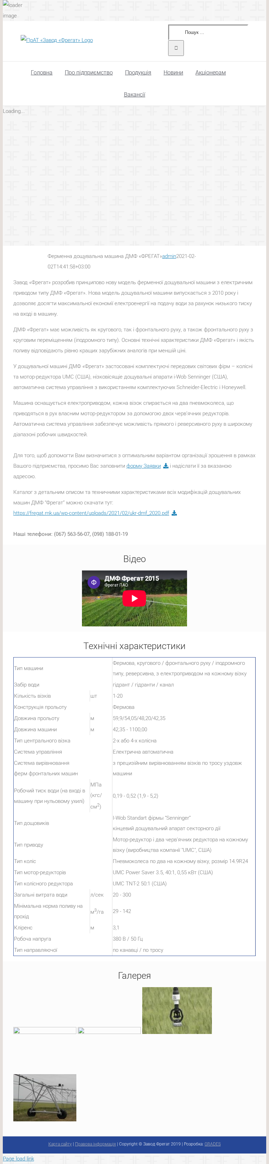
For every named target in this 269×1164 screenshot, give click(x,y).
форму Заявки (143, 466)
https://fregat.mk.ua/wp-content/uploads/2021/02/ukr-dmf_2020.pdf (91, 513)
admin (169, 256)
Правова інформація (95, 1144)
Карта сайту (60, 1144)
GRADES (213, 1144)
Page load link (18, 1159)
